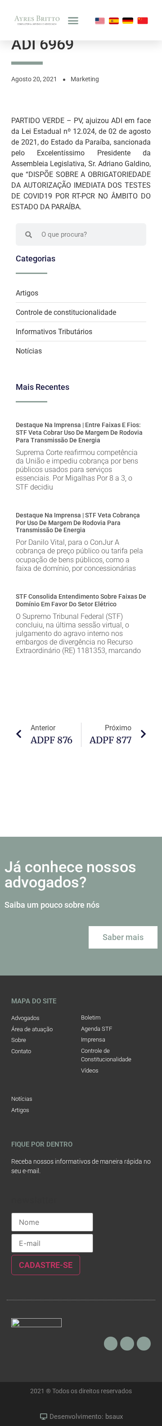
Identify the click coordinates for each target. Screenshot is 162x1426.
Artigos (27, 293)
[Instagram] (111, 1344)
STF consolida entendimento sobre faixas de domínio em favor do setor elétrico (81, 600)
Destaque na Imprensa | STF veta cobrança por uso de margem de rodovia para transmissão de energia (78, 523)
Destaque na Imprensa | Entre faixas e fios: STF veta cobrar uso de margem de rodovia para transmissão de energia (79, 432)
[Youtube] (127, 1344)
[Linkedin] (144, 1344)
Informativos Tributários (54, 331)
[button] (73, 20)
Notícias (29, 351)
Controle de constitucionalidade (66, 312)
